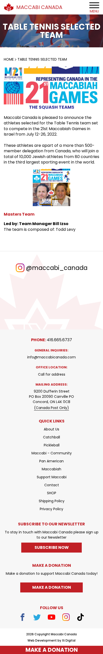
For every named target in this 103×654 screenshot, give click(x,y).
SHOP (51, 492)
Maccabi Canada (39, 7)
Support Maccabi (51, 477)
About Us (51, 429)
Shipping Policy (51, 500)
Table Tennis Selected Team (42, 59)
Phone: (51, 340)
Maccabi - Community (52, 453)
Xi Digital (69, 641)
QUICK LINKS (51, 421)
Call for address (51, 374)
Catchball (51, 437)
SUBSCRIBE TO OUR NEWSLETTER (51, 524)
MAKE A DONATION (52, 650)
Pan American (51, 461)
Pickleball (52, 445)
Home (9, 59)
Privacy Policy (51, 508)
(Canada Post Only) (51, 407)
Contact (51, 485)
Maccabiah (51, 469)
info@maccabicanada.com (51, 357)
